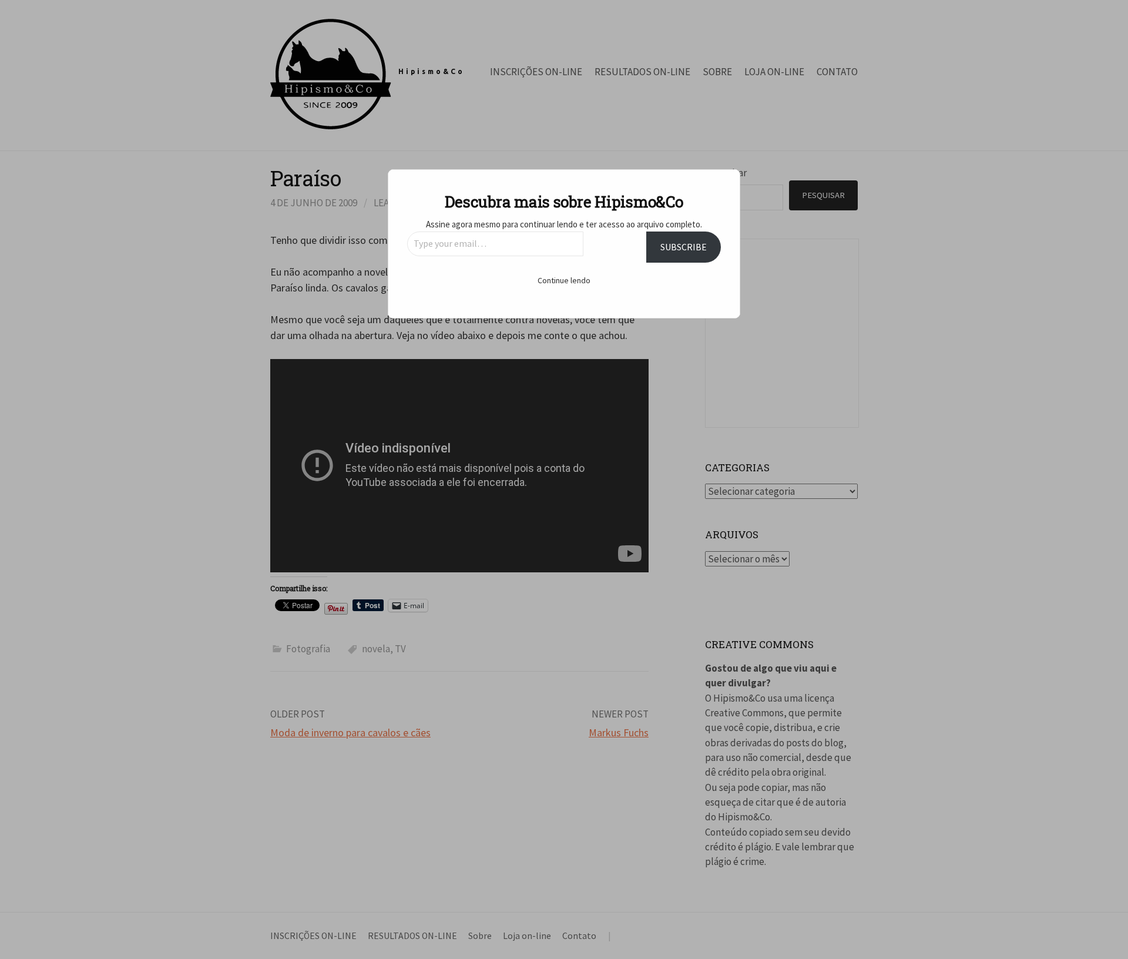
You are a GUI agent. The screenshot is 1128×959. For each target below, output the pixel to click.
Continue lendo (564, 280)
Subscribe (683, 247)
